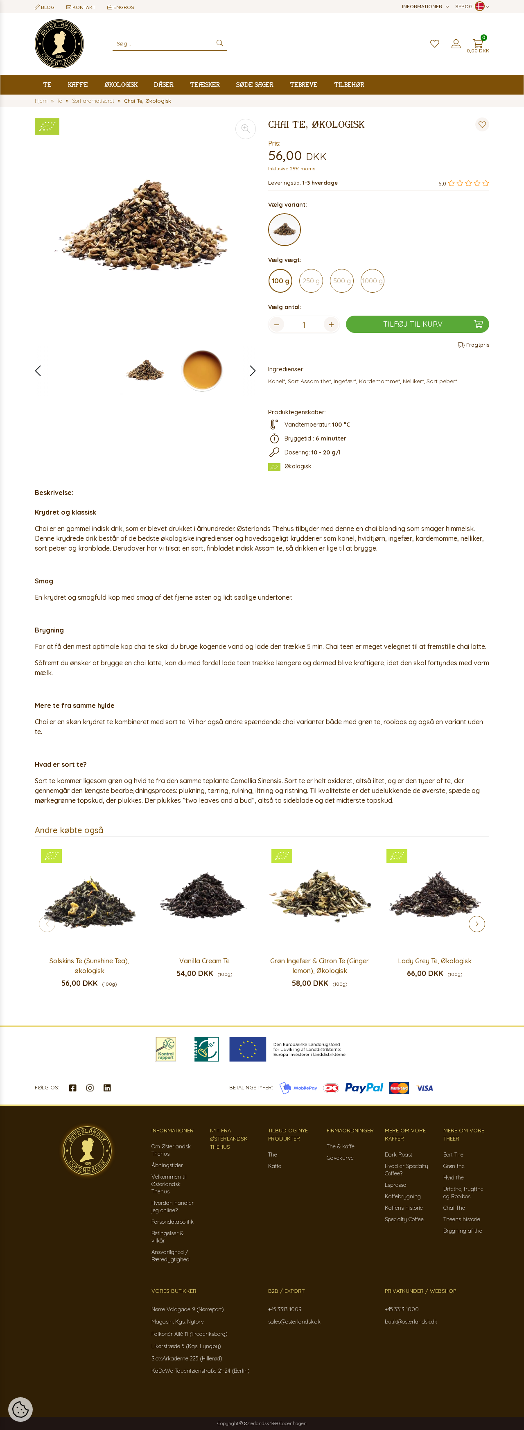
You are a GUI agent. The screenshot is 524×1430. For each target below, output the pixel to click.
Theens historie (461, 1219)
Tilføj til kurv (413, 324)
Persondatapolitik (172, 1221)
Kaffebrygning (403, 1196)
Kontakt (83, 7)
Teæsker (205, 84)
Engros (123, 7)
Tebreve (304, 84)
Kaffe (78, 84)
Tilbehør (349, 84)
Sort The (453, 1154)
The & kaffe (341, 1146)
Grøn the (454, 1166)
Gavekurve (340, 1157)
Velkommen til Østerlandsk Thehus (169, 1184)
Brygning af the (462, 1230)
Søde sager (254, 84)
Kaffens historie (404, 1207)
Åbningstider (167, 1165)
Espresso (395, 1185)
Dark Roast (398, 1154)
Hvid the (453, 1177)
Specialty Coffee (404, 1219)
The (272, 1154)
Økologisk (121, 84)
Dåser (164, 84)
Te (47, 84)
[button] (249, 371)
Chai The (454, 1207)
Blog (47, 7)
